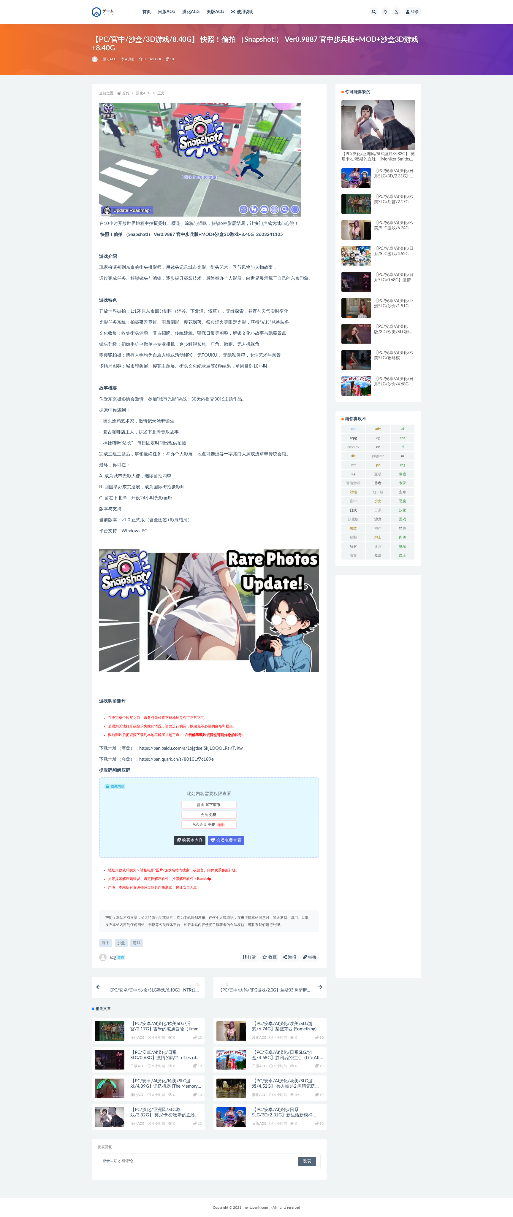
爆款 (353, 528)
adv (378, 428)
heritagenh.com (256, 1207)
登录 (415, 12)
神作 (377, 528)
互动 (377, 474)
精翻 (353, 537)
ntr (353, 465)
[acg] (95, 59)
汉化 (402, 510)
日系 (377, 510)
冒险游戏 (353, 483)
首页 (146, 12)
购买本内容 (192, 840)
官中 (106, 943)
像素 (402, 474)
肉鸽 (402, 537)
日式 (353, 510)
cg (378, 438)
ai (402, 428)
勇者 (377, 483)
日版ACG (166, 12)
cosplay (353, 447)
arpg (353, 438)
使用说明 (245, 12)
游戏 (136, 943)
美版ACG (215, 12)
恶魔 (402, 501)
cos (402, 438)
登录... (107, 1161)
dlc (353, 456)
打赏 (251, 957)
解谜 (353, 546)
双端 (353, 492)
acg (117, 957)
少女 (377, 501)
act (353, 428)
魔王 (402, 555)
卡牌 (402, 483)
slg (353, 474)
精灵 (402, 528)
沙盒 (121, 943)
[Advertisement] (378, 776)
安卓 (402, 492)
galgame (378, 456)
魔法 (377, 555)
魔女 (353, 555)
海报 (291, 957)
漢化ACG (191, 12)
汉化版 (353, 519)
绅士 (377, 537)
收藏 (272, 957)
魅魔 (402, 546)
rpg (402, 465)
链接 (311, 957)
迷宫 (377, 546)
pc (378, 465)
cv (378, 447)
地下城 (378, 492)
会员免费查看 (228, 840)
